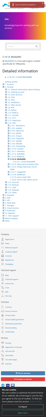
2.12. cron (12, 118)
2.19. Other (12, 192)
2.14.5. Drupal (16, 136)
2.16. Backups (13, 185)
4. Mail (8, 198)
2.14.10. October (17, 149)
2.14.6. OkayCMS (17, 138)
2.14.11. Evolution (17, 151)
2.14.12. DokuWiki (17, 154)
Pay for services (24, 373)
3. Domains (9, 195)
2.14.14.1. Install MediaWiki (24, 161)
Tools (7, 288)
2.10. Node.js (13, 113)
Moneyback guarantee (13, 324)
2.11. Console (13, 115)
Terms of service (11, 311)
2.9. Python (12, 110)
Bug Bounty (9, 260)
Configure (23, 406)
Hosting (8, 343)
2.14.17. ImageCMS (18, 172)
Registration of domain (13, 347)
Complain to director (24, 379)
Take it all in (23, 412)
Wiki (7, 19)
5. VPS (7, 200)
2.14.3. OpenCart (17, 131)
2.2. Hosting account (16, 92)
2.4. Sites (11, 97)
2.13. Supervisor (14, 120)
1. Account (9, 84)
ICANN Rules (9, 332)
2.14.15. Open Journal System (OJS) (24, 164)
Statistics (8, 364)
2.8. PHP (11, 107)
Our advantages (11, 359)
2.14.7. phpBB (16, 141)
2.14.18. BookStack (17, 174)
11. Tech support (12, 216)
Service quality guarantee (14, 319)
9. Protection (10, 210)
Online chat (9, 283)
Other (7, 221)
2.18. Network (13, 190)
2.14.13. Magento (17, 156)
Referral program (11, 247)
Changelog (9, 264)
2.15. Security (13, 182)
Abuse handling (11, 328)
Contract (8, 307)
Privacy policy (10, 315)
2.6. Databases (14, 102)
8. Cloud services (12, 208)
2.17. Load (12, 187)
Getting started (11, 82)
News (7, 243)
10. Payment (10, 213)
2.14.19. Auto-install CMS (20, 177)
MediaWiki (9, 61)
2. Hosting (9, 87)
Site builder (9, 355)
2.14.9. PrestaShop (17, 146)
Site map (8, 296)
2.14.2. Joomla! (16, 128)
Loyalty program (11, 252)
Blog (6, 275)
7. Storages (9, 205)
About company (11, 218)
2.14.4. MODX (15, 133)
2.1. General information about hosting (24, 89)
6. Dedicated (10, 203)
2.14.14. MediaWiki (18, 159)
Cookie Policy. (36, 401)
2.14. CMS (12, 123)
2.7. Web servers (14, 105)
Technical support (11, 279)
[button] (43, 3)
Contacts (8, 256)
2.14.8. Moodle (16, 143)
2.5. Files (11, 100)
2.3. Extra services (15, 94)
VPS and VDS (10, 351)
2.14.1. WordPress (17, 125)
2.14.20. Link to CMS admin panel (24, 180)
